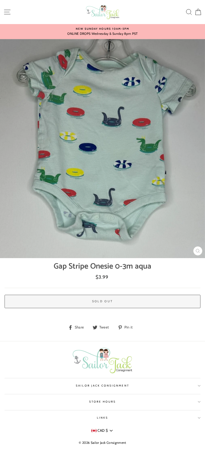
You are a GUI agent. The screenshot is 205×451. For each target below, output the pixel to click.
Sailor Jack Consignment (102, 385)
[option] (102, 31)
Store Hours (102, 401)
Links (102, 417)
